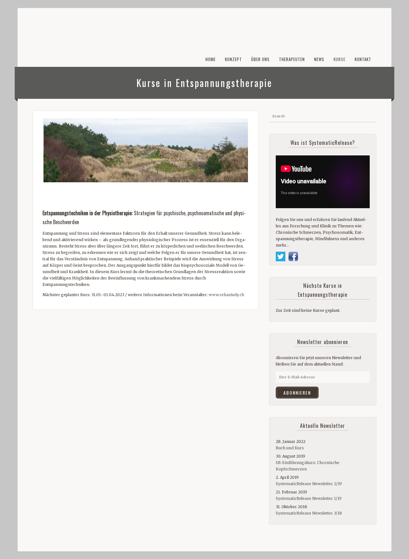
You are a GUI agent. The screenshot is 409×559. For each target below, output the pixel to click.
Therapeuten (292, 59)
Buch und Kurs (290, 447)
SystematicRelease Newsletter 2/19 (309, 483)
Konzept (233, 59)
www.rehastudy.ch (226, 294)
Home (210, 59)
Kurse (339, 59)
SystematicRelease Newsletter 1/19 (309, 498)
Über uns (260, 59)
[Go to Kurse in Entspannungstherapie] (145, 150)
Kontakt (363, 59)
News (319, 59)
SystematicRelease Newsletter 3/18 (309, 513)
